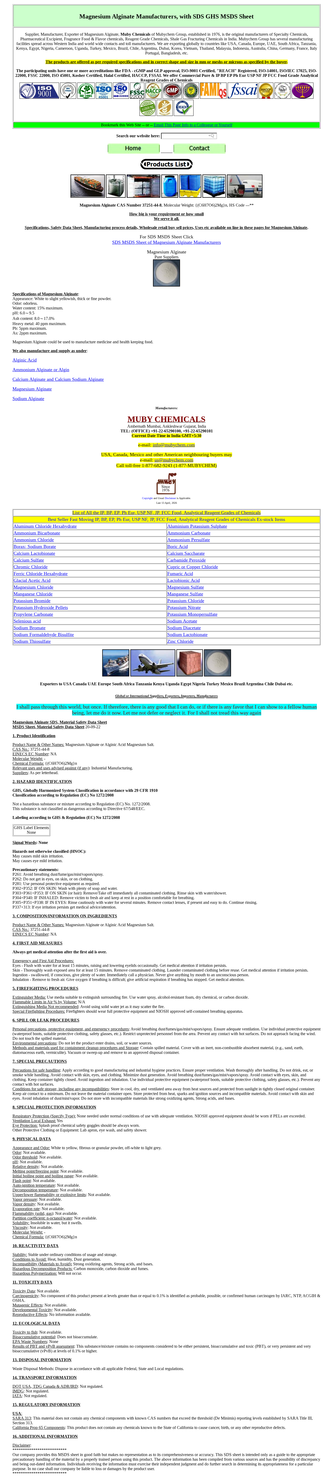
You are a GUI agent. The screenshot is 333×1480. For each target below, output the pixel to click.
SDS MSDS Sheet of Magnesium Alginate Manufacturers (166, 242)
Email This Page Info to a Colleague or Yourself (193, 125)
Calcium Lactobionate (34, 553)
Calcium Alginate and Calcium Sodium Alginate (58, 379)
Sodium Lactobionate (187, 634)
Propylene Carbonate (33, 614)
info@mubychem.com (174, 444)
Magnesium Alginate (32, 388)
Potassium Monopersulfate (192, 614)
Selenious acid (27, 621)
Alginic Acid (24, 360)
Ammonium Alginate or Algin (40, 369)
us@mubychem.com (174, 460)
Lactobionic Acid (183, 580)
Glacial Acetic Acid (32, 580)
